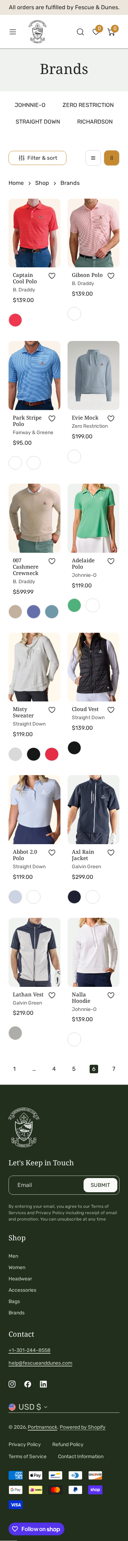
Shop (42, 183)
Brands (17, 1313)
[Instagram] (12, 1384)
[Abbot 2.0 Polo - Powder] (15, 897)
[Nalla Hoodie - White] (74, 1039)
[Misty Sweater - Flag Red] (51, 754)
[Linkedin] (43, 1384)
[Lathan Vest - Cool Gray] (15, 1033)
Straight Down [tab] (38, 121)
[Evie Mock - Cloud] (74, 456)
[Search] (80, 32)
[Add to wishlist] (52, 276)
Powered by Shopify (83, 1427)
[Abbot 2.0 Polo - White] (33, 897)
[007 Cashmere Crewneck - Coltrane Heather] (33, 611)
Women (17, 1267)
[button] (96, 32)
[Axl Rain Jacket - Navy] (74, 897)
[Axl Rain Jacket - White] (92, 897)
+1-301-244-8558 (29, 1350)
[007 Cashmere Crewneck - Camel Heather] (15, 611)
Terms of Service (28, 1457)
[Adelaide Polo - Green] (74, 605)
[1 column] (93, 158)
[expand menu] (13, 31)
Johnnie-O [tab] (30, 105)
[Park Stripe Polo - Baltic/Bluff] (15, 463)
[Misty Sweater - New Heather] (15, 754)
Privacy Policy (25, 1445)
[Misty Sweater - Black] (33, 754)
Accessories (22, 1290)
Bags (14, 1301)
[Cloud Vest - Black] (74, 748)
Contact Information (80, 1457)
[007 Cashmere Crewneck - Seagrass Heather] (51, 611)
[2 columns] (111, 158)
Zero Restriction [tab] (88, 105)
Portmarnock (42, 1427)
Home (16, 183)
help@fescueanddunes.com (40, 1363)
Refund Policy (68, 1445)
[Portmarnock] (41, 31)
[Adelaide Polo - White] (92, 605)
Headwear (20, 1279)
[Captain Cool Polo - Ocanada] (15, 320)
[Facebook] (28, 1384)
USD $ (29, 1407)
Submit (100, 1185)
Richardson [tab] (95, 121)
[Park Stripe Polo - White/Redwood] (33, 463)
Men (13, 1256)
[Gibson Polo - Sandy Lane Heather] (74, 313)
